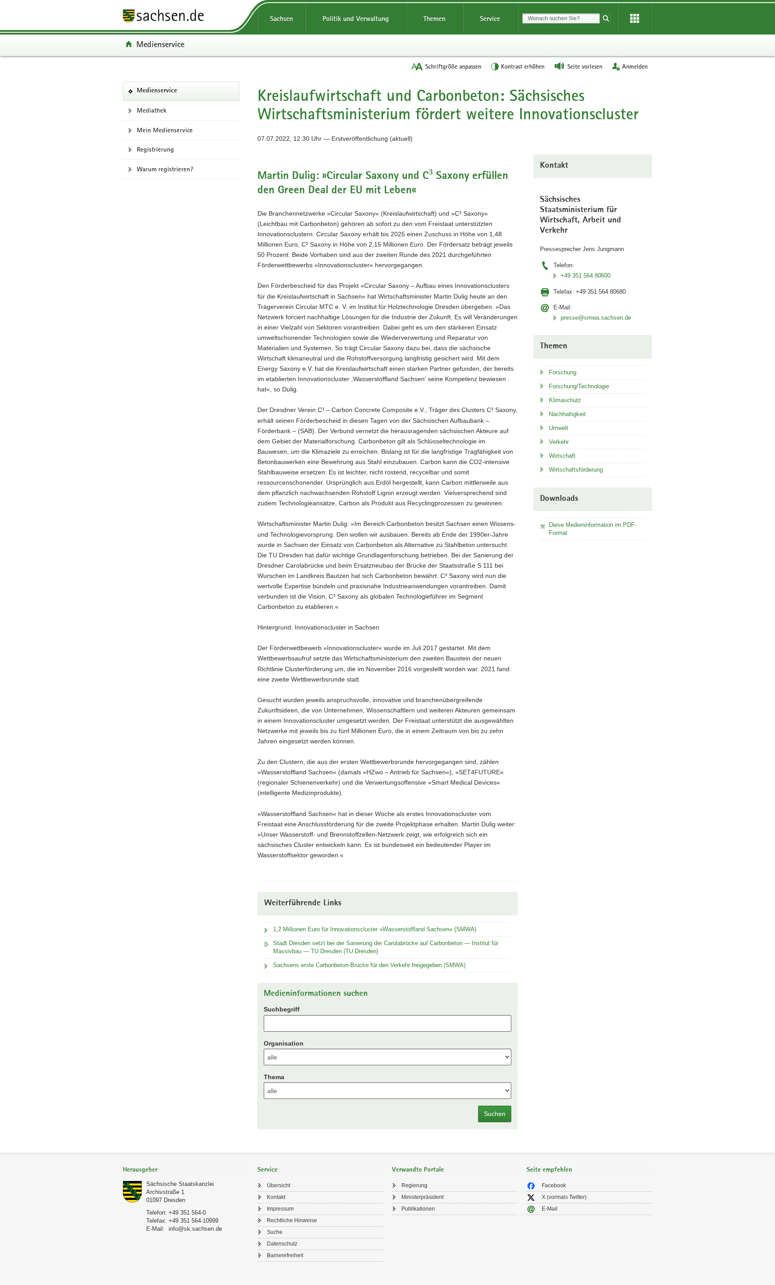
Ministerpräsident (422, 1197)
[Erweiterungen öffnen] (634, 19)
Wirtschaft (562, 455)
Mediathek (151, 110)
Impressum (280, 1209)
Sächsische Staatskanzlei (180, 1184)
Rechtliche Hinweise (292, 1220)
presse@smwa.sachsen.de (596, 317)
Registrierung (155, 149)
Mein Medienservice (165, 130)
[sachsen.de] (185, 17)
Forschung (562, 372)
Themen (434, 18)
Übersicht (278, 1185)
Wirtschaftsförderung (576, 469)
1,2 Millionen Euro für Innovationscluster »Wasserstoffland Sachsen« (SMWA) (374, 929)
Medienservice (160, 44)
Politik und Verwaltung (355, 18)
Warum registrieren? (165, 169)
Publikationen (418, 1209)
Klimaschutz (565, 400)
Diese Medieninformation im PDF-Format (592, 528)
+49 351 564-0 (187, 1212)
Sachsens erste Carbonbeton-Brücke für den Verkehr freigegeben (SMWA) (369, 965)
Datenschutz (282, 1244)
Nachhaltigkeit (567, 414)
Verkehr (559, 441)
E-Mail (549, 1209)
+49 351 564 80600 (585, 275)
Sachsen (281, 18)
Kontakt (276, 1197)
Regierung (414, 1185)
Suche (275, 1232)
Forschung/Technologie (579, 386)
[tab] (185, 1170)
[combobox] (561, 18)
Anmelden (635, 66)
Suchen (494, 1113)
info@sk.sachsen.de (195, 1228)
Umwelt (558, 428)
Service (490, 18)
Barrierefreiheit (285, 1255)
